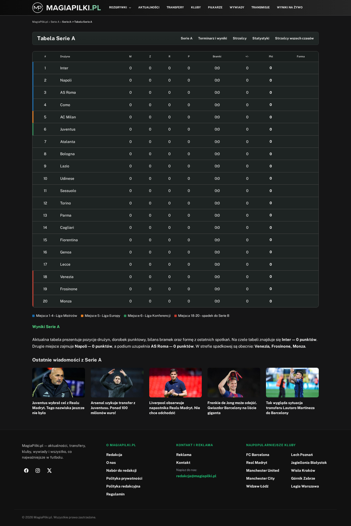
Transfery (175, 7)
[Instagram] (37, 470)
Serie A (55, 21)
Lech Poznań (302, 455)
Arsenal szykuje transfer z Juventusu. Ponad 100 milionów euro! (113, 408)
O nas (111, 462)
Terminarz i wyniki (212, 38)
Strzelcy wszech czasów (294, 38)
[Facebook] (26, 470)
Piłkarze (215, 7)
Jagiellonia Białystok (309, 462)
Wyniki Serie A (46, 326)
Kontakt (183, 462)
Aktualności (149, 7)
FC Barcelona (257, 455)
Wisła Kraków (303, 470)
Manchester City (260, 478)
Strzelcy (240, 38)
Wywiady (237, 7)
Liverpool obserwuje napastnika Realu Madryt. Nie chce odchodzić (174, 408)
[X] (49, 470)
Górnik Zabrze (303, 478)
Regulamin (115, 494)
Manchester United (262, 470)
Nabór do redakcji (121, 470)
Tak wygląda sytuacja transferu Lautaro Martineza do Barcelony (290, 408)
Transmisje (260, 7)
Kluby (196, 7)
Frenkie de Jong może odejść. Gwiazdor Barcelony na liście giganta (232, 408)
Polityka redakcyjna (123, 486)
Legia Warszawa (305, 486)
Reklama (183, 455)
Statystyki (260, 38)
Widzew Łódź (257, 486)
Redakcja (114, 455)
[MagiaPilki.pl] (66, 8)
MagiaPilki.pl (40, 21)
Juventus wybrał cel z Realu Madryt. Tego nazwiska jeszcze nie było (58, 408)
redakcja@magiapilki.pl (196, 476)
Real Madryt (256, 462)
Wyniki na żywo (290, 7)
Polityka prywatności (124, 478)
